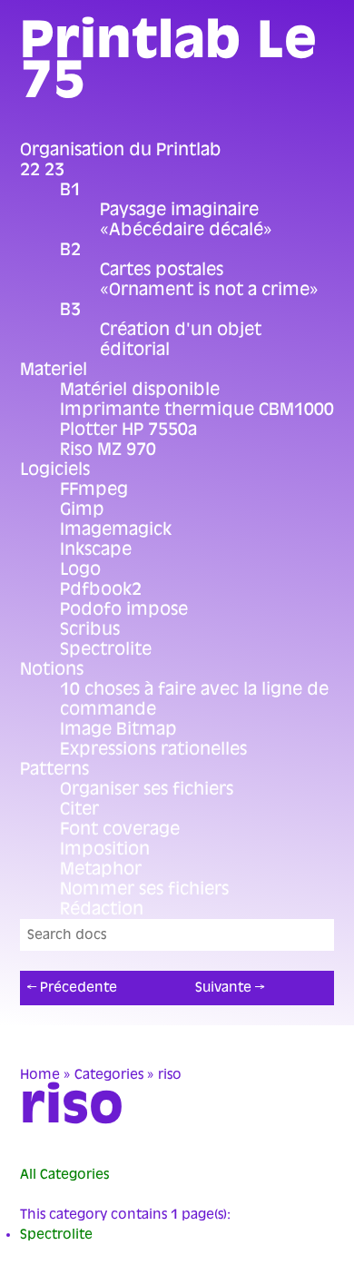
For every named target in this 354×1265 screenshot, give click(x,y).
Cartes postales (161, 270)
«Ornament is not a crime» (209, 290)
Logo (80, 569)
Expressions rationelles (153, 749)
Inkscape (96, 549)
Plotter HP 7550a (128, 430)
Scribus (90, 629)
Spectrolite (106, 649)
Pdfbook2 (101, 589)
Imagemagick (116, 529)
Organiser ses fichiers (146, 789)
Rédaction (101, 909)
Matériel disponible (140, 390)
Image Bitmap (118, 729)
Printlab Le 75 (168, 59)
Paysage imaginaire (179, 210)
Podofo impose (124, 609)
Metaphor (101, 869)
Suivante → (229, 987)
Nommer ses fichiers (144, 889)
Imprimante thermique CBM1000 (197, 410)
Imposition (105, 849)
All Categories (64, 1174)
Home (40, 1074)
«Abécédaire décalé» (186, 230)
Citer (79, 809)
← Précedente (72, 987)
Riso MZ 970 (108, 450)
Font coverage (120, 829)
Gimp (82, 509)
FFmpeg (94, 489)
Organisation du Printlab (120, 150)
